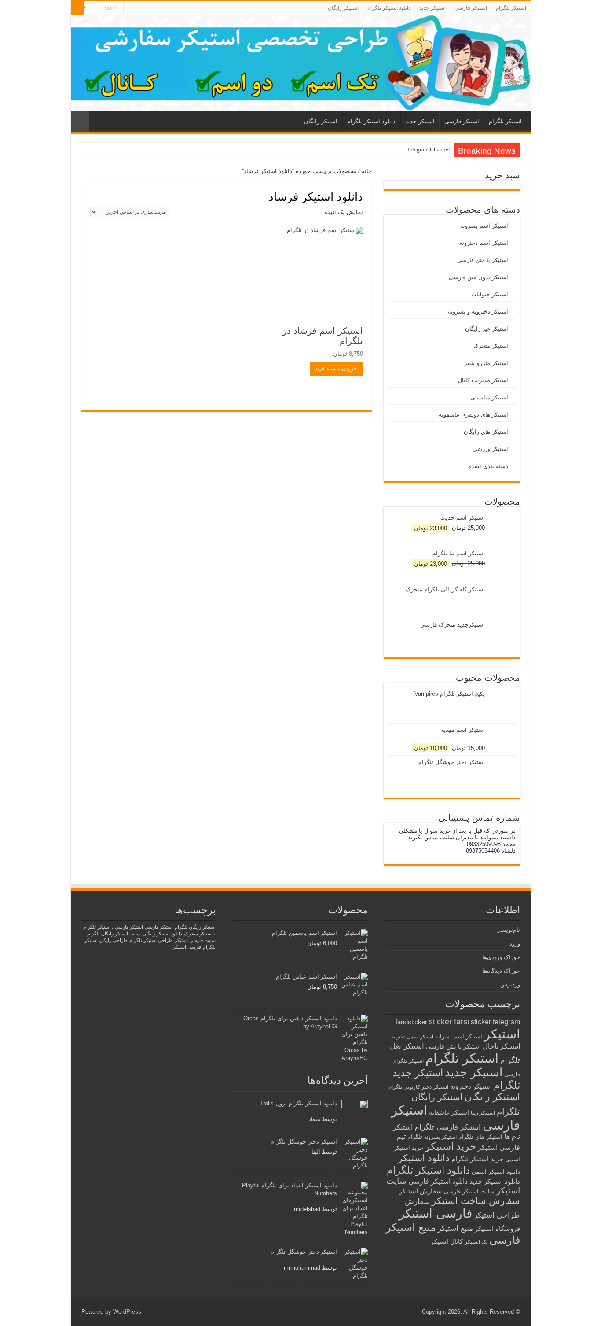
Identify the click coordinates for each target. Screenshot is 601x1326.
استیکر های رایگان (486, 431)
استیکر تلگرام (511, 8)
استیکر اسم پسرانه (458, 1036)
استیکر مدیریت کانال (483, 380)
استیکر (502, 1034)
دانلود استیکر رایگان (162, 933)
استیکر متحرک (490, 346)
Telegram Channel (428, 149)
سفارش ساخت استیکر (476, 1201)
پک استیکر (476, 1242)
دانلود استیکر (424, 1157)
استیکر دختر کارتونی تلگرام (418, 1087)
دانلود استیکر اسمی (496, 1171)
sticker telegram (495, 1022)
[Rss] (130, 8)
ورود (514, 943)
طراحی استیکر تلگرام (151, 940)
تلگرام (414, 1137)
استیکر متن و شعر (486, 363)
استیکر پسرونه (440, 1137)
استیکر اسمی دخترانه (412, 1036)
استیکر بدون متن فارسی (478, 277)
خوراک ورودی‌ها (501, 957)
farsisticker (411, 1022)
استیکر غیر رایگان (486, 328)
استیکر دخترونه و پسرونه (478, 311)
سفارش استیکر (420, 1191)
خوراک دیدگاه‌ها (501, 971)
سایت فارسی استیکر (195, 940)
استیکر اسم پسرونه (484, 225)
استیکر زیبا (483, 1113)
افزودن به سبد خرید (336, 369)
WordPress (127, 1311)
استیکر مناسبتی (489, 397)
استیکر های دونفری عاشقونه (473, 414)
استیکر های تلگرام (480, 1137)
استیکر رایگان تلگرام (195, 927)
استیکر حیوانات (489, 294)
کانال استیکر (447, 1241)
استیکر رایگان (343, 8)
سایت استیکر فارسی (469, 1191)
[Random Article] (80, 121)
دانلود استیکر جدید (494, 1181)
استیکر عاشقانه (449, 1112)
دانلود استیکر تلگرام (388, 8)
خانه (367, 171)
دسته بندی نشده (488, 466)
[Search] (77, 8)
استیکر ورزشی (490, 449)
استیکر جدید (432, 8)
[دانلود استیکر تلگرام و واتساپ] (301, 63)
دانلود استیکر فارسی (438, 1181)
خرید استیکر (450, 1146)
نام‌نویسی (508, 930)
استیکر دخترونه (471, 1086)
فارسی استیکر (435, 1213)
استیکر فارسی (470, 8)
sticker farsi (449, 1021)
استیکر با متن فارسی (482, 260)
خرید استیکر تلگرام (477, 1159)
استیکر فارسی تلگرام (447, 1127)
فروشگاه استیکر (497, 1228)
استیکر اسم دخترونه (483, 243)
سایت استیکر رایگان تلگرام (114, 933)
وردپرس (510, 984)
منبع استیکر (455, 1228)
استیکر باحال (501, 1046)
